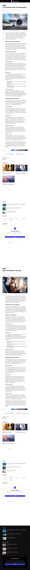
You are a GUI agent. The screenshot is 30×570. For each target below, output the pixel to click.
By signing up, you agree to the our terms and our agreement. (15, 238)
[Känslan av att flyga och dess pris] (4, 212)
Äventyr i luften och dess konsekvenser (8, 184)
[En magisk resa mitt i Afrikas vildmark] (4, 549)
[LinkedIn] (3, 38)
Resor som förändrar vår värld (10, 154)
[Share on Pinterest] (8, 11)
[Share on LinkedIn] (9, 11)
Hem (3, 3)
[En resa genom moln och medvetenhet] (15, 22)
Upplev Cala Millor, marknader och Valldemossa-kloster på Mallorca (16, 204)
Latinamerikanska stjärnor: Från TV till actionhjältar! (14, 533)
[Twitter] (3, 36)
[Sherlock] (15, 1)
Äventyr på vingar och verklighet (9, 413)
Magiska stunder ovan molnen (7, 173)
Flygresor (4, 5)
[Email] (3, 42)
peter (8, 157)
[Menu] (3, 1)
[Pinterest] (3, 40)
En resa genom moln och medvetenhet (21, 413)
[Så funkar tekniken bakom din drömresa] (4, 553)
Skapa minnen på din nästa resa (20, 154)
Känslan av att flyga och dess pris (11, 211)
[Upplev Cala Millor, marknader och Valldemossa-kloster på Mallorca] (4, 205)
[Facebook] (3, 34)
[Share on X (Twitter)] (6, 11)
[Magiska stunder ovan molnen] (9, 167)
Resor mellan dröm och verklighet (20, 173)
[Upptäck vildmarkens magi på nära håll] (4, 545)
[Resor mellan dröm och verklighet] (21, 167)
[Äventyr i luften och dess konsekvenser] (9, 179)
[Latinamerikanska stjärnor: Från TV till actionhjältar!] (4, 208)
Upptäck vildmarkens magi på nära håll (12, 544)
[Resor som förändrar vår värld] (15, 285)
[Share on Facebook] (5, 11)
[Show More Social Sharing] (10, 11)
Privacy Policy (19, 238)
